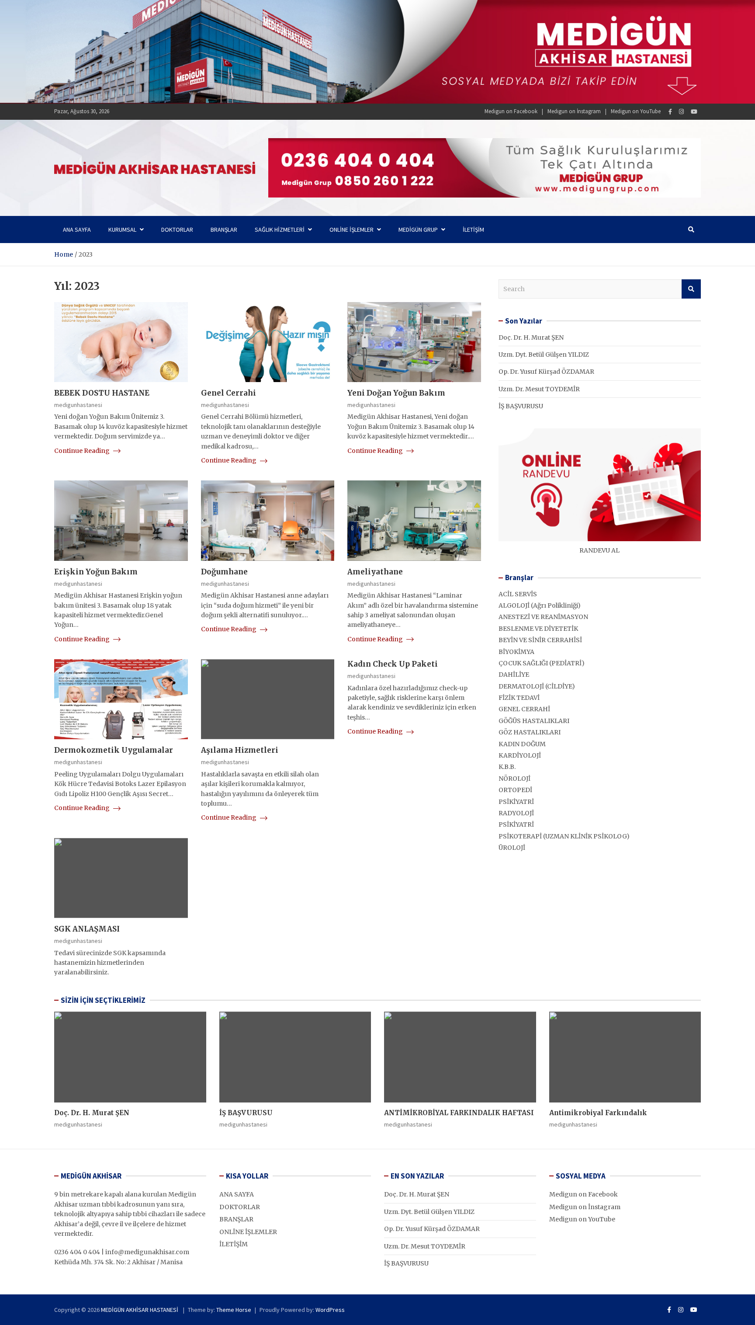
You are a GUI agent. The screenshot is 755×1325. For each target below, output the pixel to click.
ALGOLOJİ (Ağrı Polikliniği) (540, 605)
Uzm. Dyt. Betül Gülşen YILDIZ (544, 354)
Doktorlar (177, 229)
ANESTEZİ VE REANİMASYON (543, 617)
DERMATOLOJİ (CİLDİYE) (537, 686)
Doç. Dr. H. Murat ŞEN (531, 337)
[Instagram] (681, 111)
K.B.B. (507, 767)
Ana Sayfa (77, 229)
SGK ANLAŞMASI (87, 929)
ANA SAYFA (236, 1194)
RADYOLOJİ (516, 813)
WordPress (330, 1310)
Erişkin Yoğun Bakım (96, 572)
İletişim (473, 229)
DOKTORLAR (239, 1207)
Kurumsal (122, 229)
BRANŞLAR (236, 1219)
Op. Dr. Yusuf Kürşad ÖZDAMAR (546, 372)
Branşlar (224, 229)
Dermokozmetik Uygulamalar (113, 750)
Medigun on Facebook (511, 111)
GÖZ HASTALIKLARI (530, 732)
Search (691, 289)
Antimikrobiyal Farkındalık (598, 1113)
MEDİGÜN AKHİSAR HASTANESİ (140, 1310)
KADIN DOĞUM (522, 744)
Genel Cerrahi (228, 393)
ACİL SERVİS (518, 594)
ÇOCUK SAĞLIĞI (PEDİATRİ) (542, 663)
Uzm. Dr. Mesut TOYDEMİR (539, 389)
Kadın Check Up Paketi (392, 664)
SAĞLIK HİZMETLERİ (280, 229)
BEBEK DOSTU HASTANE (101, 393)
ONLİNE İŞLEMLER (351, 229)
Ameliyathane (375, 572)
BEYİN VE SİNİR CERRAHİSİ (540, 640)
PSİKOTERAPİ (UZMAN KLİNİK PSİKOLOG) (564, 836)
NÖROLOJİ (514, 778)
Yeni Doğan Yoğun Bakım (396, 393)
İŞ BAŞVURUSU (521, 406)
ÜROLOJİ (512, 848)
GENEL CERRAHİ (524, 709)
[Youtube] (694, 111)
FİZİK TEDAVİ (519, 698)
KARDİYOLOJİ (520, 755)
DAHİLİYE (514, 674)
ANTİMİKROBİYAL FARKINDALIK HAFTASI (459, 1113)
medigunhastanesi (78, 405)
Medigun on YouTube (636, 111)
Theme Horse (233, 1310)
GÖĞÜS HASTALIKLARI (534, 721)
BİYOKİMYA (516, 652)
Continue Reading (82, 451)
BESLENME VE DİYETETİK (538, 629)
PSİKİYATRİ (516, 802)
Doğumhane (224, 572)
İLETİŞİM (233, 1244)
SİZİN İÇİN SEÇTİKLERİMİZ (103, 1000)
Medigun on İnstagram (574, 111)
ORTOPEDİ (515, 790)
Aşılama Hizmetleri (239, 750)
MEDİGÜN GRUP (418, 229)
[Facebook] (670, 111)
